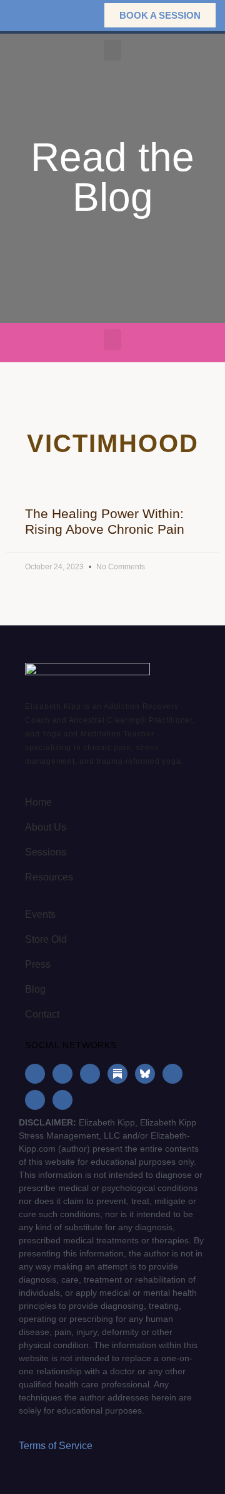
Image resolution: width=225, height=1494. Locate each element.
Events (40, 914)
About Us (45, 827)
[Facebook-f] (35, 1074)
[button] (75, 15)
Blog (35, 989)
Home (38, 802)
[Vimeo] (62, 1100)
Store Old (46, 939)
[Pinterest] (35, 1100)
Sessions (45, 852)
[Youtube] (172, 1074)
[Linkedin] (90, 1074)
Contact (42, 1014)
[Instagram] (62, 1074)
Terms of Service (55, 1445)
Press (38, 964)
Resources (49, 877)
